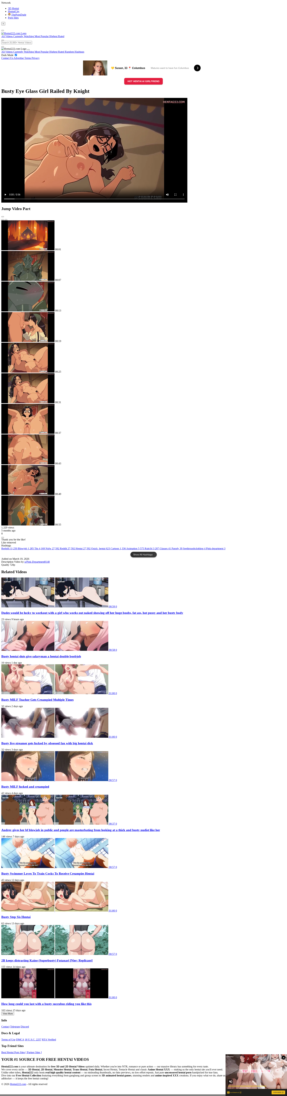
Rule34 (152, 548)
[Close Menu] (28, 49)
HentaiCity (13, 11)
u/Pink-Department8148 (37, 561)
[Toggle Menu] (2, 30)
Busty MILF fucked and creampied (25, 786)
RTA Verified (49, 1039)
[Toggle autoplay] (2, 216)
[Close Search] (2, 46)
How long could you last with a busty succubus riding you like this (46, 1004)
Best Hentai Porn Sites (13, 1052)
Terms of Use (8, 1039)
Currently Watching (24, 51)
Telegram (15, 1026)
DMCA (20, 1039)
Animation (135, 548)
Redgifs (9, 548)
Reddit (67, 548)
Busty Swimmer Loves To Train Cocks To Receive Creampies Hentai (47, 873)
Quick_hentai (100, 548)
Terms (28, 58)
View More (8, 1013)
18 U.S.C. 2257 (33, 1039)
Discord (25, 1026)
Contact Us (7, 58)
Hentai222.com (18, 1084)
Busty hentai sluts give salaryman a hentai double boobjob (41, 656)
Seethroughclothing (194, 548)
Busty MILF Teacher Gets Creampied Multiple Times (37, 699)
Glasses (165, 548)
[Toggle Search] (2, 40)
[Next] (6, 219)
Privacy (36, 58)
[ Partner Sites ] (34, 1052)
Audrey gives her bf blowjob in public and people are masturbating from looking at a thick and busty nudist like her (80, 830)
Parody (177, 548)
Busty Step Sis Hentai (16, 917)
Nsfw (52, 548)
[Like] (2, 537)
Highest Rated (57, 51)
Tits (39, 548)
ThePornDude (18, 14)
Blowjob (26, 548)
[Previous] (2, 219)
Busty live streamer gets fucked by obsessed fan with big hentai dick (47, 743)
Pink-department (215, 548)
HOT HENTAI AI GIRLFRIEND (143, 81)
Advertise (19, 58)
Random (70, 51)
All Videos (7, 51)
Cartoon (118, 548)
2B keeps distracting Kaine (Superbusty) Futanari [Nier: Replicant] (47, 960)
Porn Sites (13, 17)
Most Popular (42, 51)
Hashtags (79, 51)
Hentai (83, 548)
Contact (5, 1026)
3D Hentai (13, 8)
